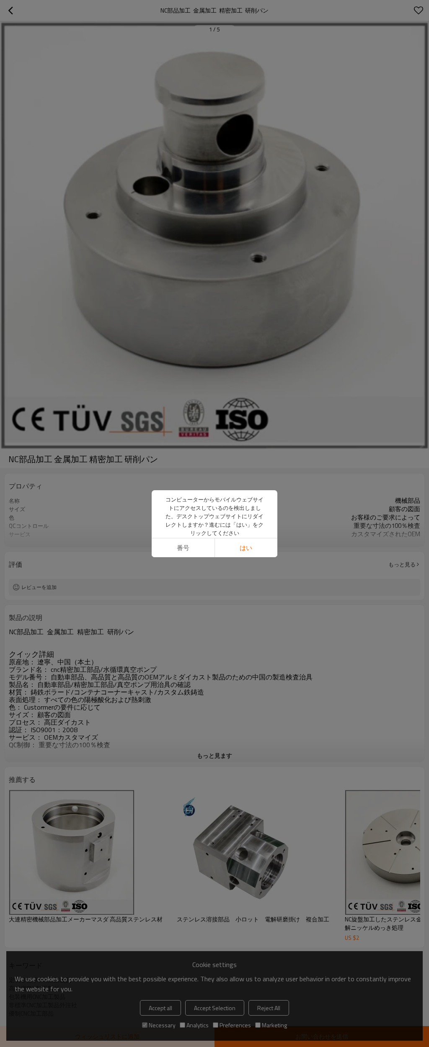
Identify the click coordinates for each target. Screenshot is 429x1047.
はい (246, 548)
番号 (183, 548)
